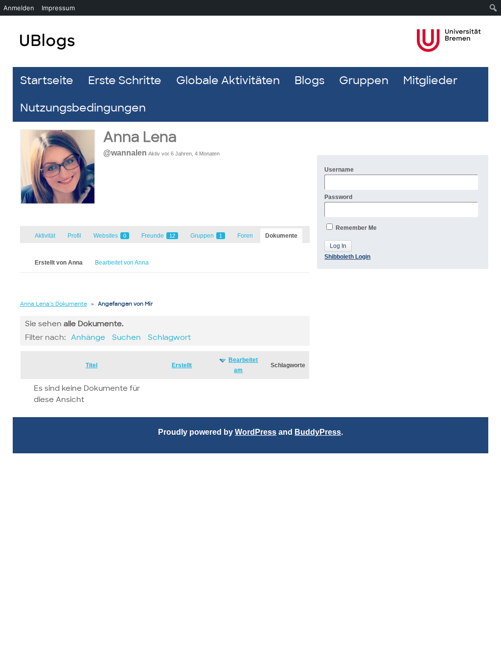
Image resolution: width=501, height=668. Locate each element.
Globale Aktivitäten (228, 80)
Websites (109, 235)
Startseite (46, 80)
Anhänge (88, 337)
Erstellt (182, 365)
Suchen (126, 337)
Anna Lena (140, 137)
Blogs (309, 80)
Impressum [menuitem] (58, 8)
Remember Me (355, 227)
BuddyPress (318, 432)
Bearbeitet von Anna (122, 262)
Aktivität (45, 235)
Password (338, 197)
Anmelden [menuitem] (18, 8)
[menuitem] (493, 8)
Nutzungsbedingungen (83, 108)
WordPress (255, 432)
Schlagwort (169, 337)
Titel (91, 365)
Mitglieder (430, 80)
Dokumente (281, 235)
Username (339, 169)
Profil (74, 235)
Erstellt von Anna (59, 262)
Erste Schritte (124, 80)
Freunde (158, 235)
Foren (245, 235)
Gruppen (363, 80)
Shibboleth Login (347, 256)
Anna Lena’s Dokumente (53, 303)
